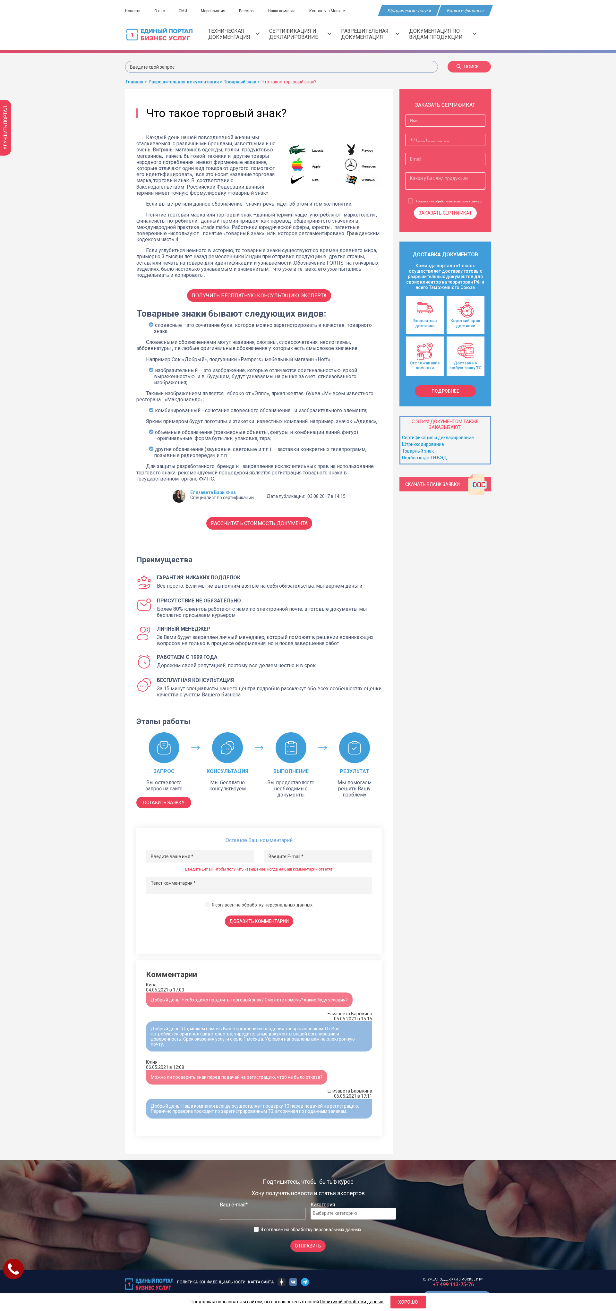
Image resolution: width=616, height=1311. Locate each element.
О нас (159, 11)
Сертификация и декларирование (293, 34)
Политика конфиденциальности (211, 1282)
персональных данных (288, 904)
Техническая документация (229, 34)
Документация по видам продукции (436, 34)
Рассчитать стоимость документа (259, 523)
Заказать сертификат (445, 213)
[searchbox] (338, 1213)
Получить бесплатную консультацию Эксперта (259, 296)
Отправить (308, 1245)
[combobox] (353, 1214)
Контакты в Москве (327, 11)
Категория (323, 1205)
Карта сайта (261, 1282)
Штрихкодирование (423, 444)
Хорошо (408, 1302)
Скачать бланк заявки (432, 484)
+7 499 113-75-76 (453, 1284)
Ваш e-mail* (234, 1205)
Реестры (246, 11)
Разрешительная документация (365, 34)
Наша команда (281, 11)
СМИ (183, 11)
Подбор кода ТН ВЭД (424, 457)
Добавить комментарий (259, 921)
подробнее (445, 391)
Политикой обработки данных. (352, 1301)
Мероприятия (213, 11)
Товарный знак (418, 451)
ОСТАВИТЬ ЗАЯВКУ (163, 802)
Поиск (471, 66)
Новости (133, 11)
